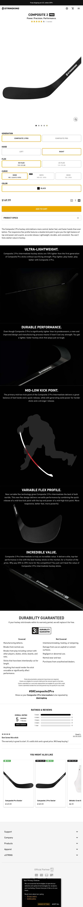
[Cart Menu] (72, 8)
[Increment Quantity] (79, 200)
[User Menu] (66, 8)
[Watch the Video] (47, 125)
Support (8, 831)
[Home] (10, 8)
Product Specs (11, 218)
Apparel (8, 849)
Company (8, 837)
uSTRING (8, 855)
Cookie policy (31, 898)
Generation (7, 133)
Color (4, 183)
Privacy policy (32, 896)
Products (8, 843)
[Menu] (78, 8)
